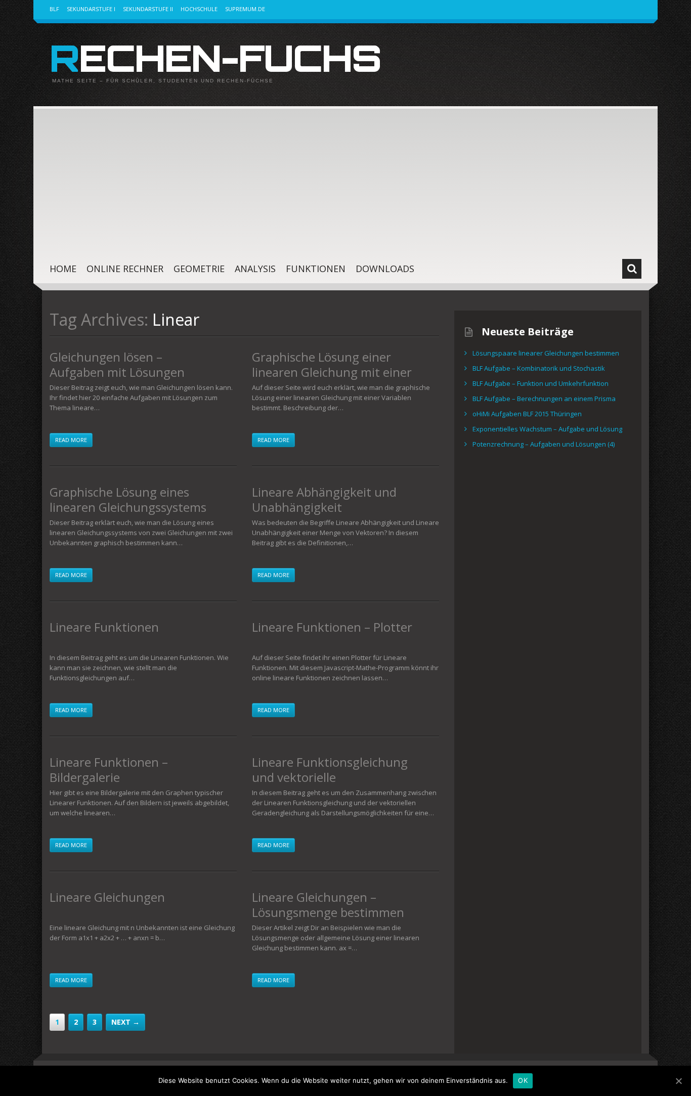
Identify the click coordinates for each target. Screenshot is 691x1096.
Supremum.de (245, 9)
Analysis (255, 268)
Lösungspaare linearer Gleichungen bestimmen (545, 353)
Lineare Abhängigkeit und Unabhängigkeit (324, 499)
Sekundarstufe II (148, 9)
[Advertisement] (345, 177)
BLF (54, 9)
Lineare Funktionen (104, 627)
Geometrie (199, 268)
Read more (71, 440)
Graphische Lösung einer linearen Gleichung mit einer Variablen (332, 372)
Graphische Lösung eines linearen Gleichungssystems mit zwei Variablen (128, 507)
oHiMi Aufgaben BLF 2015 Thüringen (527, 413)
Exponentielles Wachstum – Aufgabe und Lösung (547, 428)
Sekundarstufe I (91, 9)
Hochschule (199, 9)
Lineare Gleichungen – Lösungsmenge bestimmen (328, 904)
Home (63, 268)
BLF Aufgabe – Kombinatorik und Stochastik (538, 368)
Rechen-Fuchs (215, 57)
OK (523, 1080)
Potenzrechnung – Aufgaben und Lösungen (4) (543, 444)
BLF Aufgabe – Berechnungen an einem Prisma (544, 398)
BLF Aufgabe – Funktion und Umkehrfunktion (540, 383)
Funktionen (316, 268)
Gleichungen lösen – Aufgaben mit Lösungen (117, 364)
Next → (125, 1022)
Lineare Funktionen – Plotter (332, 627)
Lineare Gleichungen (107, 897)
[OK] (678, 1081)
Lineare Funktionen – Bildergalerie (109, 769)
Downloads (385, 268)
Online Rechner (125, 268)
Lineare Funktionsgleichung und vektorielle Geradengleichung (330, 777)
